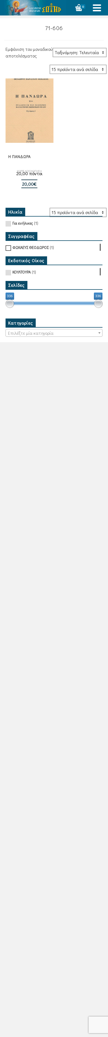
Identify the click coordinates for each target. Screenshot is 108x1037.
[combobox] (54, 333)
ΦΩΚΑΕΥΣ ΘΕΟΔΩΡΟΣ (30, 247)
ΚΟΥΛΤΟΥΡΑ (21, 272)
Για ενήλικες (22, 223)
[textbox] (54, 333)
